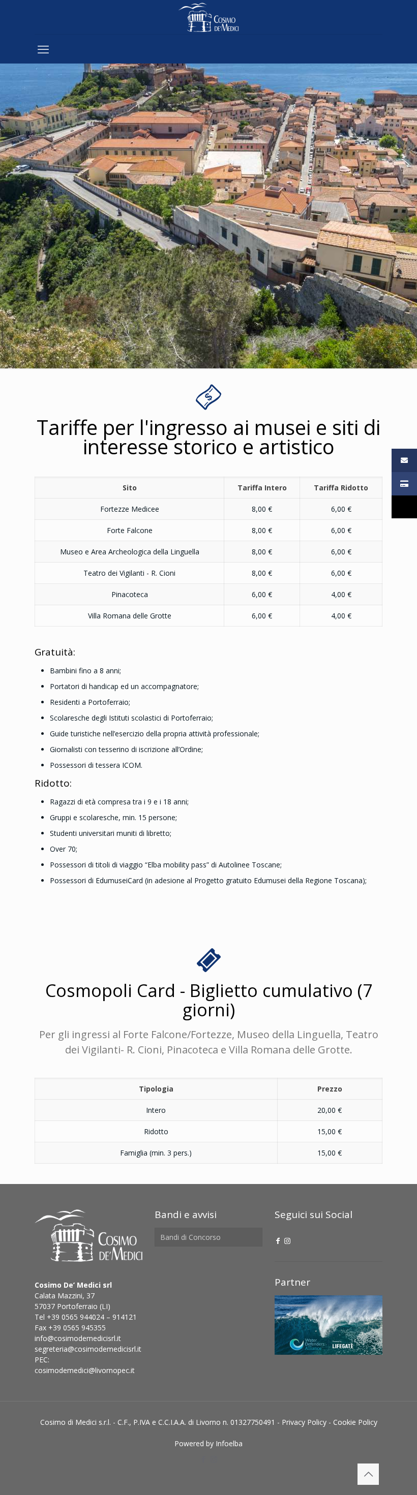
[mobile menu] (43, 48)
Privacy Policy (304, 1422)
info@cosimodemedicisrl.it (78, 1338)
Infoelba (229, 1443)
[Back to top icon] (368, 1474)
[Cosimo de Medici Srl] (208, 17)
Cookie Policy (355, 1422)
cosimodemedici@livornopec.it (85, 1370)
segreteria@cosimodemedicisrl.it (88, 1349)
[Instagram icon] (287, 1240)
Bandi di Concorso (190, 1237)
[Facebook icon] (278, 1240)
